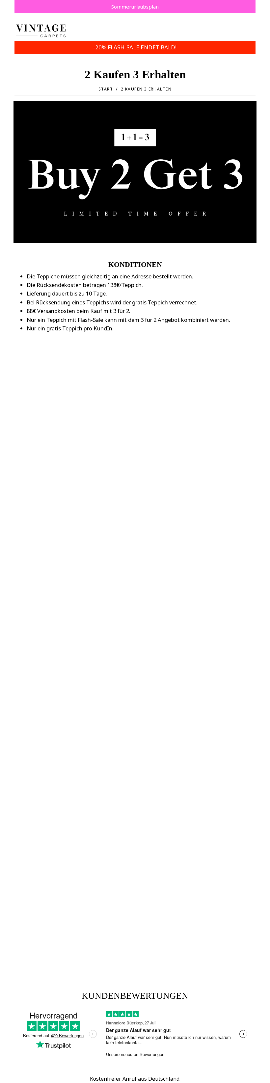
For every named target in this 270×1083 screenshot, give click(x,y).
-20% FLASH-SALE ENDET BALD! (134, 47)
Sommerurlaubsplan (135, 6)
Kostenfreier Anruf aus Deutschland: (135, 1078)
